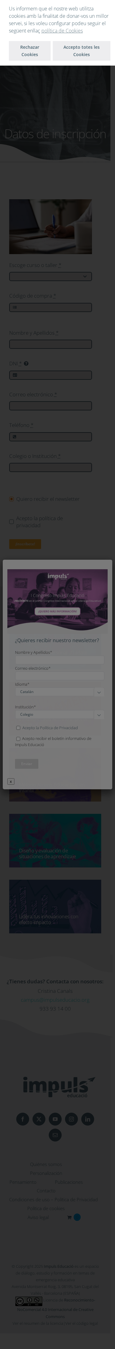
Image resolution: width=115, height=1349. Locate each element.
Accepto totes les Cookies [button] (81, 50)
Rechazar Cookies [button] (29, 50)
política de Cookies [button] (62, 30)
